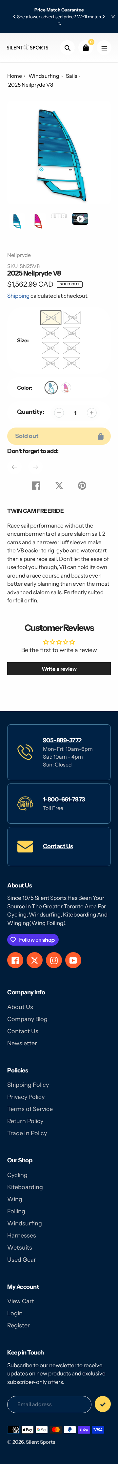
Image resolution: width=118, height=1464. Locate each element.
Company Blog (27, 1019)
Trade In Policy (27, 1133)
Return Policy (25, 1121)
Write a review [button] (59, 668)
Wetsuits (19, 1247)
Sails (71, 76)
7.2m (71, 333)
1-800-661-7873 (64, 799)
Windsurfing (44, 76)
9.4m (71, 363)
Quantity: (30, 411)
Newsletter (22, 1043)
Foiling (16, 1211)
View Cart (20, 1301)
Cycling (17, 1175)
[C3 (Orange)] (66, 387)
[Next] (103, 16)
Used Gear (21, 1259)
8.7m (50, 363)
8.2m (71, 348)
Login (15, 1313)
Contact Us (58, 846)
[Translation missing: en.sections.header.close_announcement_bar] (113, 16)
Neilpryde (19, 255)
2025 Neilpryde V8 (30, 84)
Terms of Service (30, 1109)
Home (14, 76)
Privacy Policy (26, 1097)
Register (18, 1325)
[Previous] (14, 16)
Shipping (18, 296)
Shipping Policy (28, 1084)
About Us (20, 1007)
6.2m (72, 317)
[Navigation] (104, 47)
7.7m (50, 348)
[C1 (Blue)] (51, 388)
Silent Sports (40, 1442)
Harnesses (21, 1235)
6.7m (50, 333)
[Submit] (103, 1404)
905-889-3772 (62, 740)
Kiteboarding (25, 1187)
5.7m (51, 318)
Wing (14, 1199)
